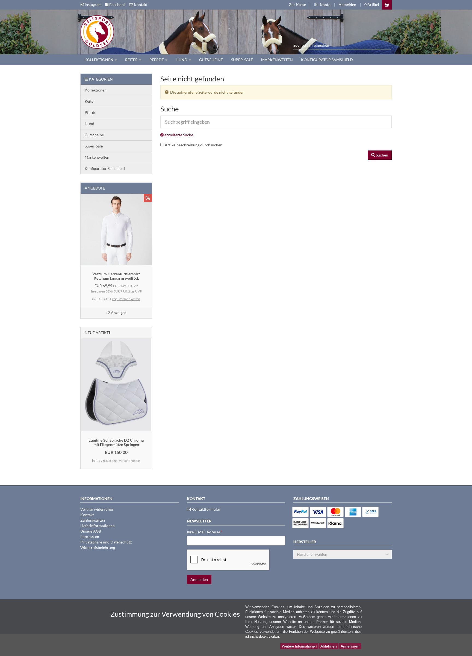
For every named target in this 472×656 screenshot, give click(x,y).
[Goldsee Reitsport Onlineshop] (95, 31)
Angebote (95, 188)
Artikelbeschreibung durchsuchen (193, 145)
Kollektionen (99, 59)
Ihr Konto (322, 4)
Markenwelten (277, 59)
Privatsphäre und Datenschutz (106, 542)
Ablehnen (328, 646)
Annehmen (350, 646)
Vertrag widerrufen (96, 509)
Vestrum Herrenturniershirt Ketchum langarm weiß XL (116, 275)
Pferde (157, 59)
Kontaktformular (205, 509)
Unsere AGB (90, 531)
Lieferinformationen (97, 525)
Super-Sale (242, 59)
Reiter (131, 59)
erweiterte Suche (178, 134)
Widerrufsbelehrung (97, 547)
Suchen (381, 155)
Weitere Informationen (299, 646)
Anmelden (347, 4)
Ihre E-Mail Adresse (204, 532)
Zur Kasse (297, 4)
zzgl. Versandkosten (126, 299)
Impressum (89, 536)
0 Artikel (371, 4)
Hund (182, 59)
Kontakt (87, 514)
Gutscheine (211, 59)
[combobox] (342, 554)
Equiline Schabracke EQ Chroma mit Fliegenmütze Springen (116, 442)
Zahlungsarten (92, 520)
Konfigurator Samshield (327, 59)
